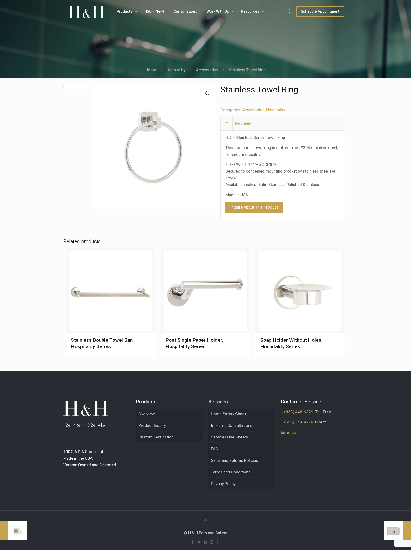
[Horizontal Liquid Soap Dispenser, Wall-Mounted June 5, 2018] (397, 530)
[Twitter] (198, 542)
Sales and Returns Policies (234, 460)
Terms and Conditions (230, 472)
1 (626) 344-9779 (297, 422)
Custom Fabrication (156, 437)
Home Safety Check (228, 413)
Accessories (207, 70)
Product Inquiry (152, 425)
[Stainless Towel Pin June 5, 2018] (13, 530)
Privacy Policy (223, 483)
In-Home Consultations (231, 425)
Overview (146, 413)
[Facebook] (192, 542)
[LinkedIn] (205, 542)
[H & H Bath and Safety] (86, 11)
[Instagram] (211, 542)
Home (150, 70)
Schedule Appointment (320, 11)
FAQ (214, 448)
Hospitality (176, 70)
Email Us (288, 432)
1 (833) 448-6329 (297, 411)
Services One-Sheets (229, 437)
